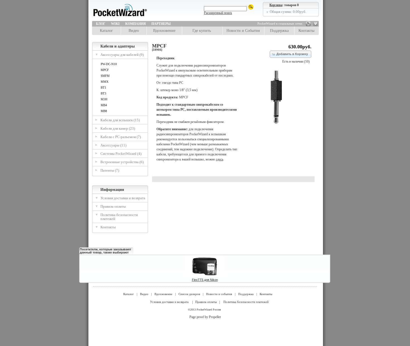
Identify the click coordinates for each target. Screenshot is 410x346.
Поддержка (279, 31)
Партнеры (161, 24)
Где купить (201, 31)
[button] (290, 54)
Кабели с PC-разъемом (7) (120, 137)
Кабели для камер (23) (117, 128)
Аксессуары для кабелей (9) (122, 55)
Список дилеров (189, 294)
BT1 (103, 87)
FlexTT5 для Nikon (205, 279)
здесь (219, 159)
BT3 (103, 93)
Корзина (275, 5)
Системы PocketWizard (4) (120, 153)
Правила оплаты (113, 206)
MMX (104, 81)
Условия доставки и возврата (122, 198)
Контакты (306, 31)
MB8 (104, 111)
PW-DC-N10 (109, 64)
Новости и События (243, 31)
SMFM (105, 75)
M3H (104, 99)
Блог (100, 24)
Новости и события (219, 294)
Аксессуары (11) (113, 145)
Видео (134, 31)
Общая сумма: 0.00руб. (288, 12)
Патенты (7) (109, 170)
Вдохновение (164, 31)
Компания (135, 24)
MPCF (105, 70)
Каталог (106, 31)
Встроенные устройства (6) (122, 162)
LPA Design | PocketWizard (132, 12)
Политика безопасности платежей (119, 217)
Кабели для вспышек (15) (120, 120)
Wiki (115, 24)
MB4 (104, 105)
